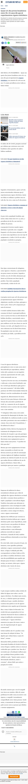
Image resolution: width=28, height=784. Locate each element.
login (18, 717)
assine (23, 717)
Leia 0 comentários (14, 715)
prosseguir (14, 776)
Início (2, 5)
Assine (25, 2)
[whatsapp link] (8, 43)
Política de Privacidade (18, 773)
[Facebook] (2, 43)
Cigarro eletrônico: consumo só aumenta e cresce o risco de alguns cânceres (14, 207)
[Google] (14, 739)
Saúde (6, 5)
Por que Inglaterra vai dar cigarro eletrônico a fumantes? (12, 160)
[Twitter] (5, 43)
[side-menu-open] (1, 2)
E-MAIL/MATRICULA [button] (14, 741)
